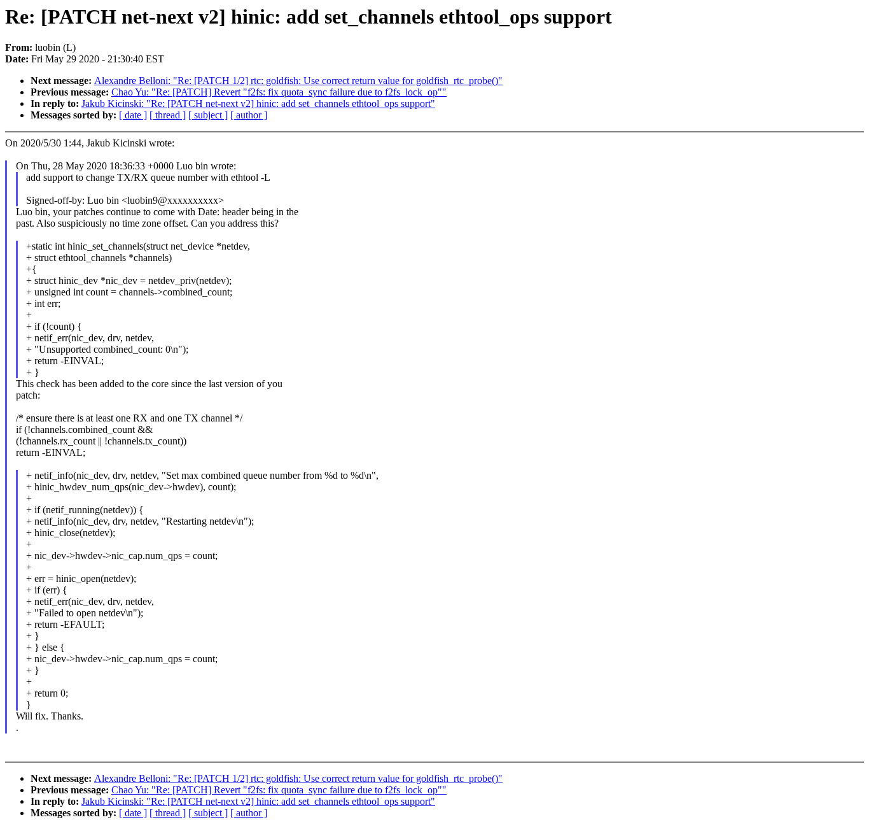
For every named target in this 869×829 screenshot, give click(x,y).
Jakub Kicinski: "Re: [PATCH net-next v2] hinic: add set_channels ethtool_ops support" (258, 103)
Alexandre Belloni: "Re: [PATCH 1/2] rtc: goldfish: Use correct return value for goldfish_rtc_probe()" (298, 80)
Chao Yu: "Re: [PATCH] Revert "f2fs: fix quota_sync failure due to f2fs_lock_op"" (279, 92)
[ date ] (133, 115)
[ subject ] (208, 115)
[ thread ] (167, 115)
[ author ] (248, 115)
